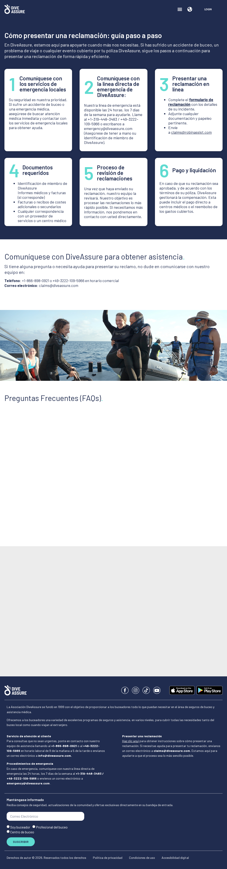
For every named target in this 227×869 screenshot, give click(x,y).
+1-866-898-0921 (35, 280)
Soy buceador (20, 827)
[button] (179, 9)
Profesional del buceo (52, 827)
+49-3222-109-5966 (68, 280)
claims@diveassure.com (58, 285)
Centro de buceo (22, 832)
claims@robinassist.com (191, 132)
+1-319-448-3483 (102, 119)
